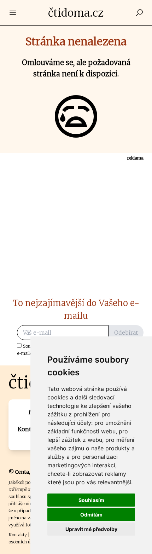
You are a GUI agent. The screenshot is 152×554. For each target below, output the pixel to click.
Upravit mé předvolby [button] (91, 529)
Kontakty (17, 534)
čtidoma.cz (76, 12)
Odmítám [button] (91, 515)
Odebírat (126, 332)
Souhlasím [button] (91, 500)
